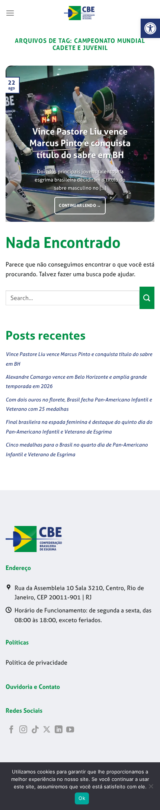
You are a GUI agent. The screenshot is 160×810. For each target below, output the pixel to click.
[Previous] (18, 144)
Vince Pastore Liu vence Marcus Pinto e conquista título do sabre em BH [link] (80, 143)
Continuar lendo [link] (80, 205)
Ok (82, 798)
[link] (150, 28)
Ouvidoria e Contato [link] (33, 687)
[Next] (142, 144)
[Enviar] (147, 298)
